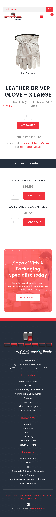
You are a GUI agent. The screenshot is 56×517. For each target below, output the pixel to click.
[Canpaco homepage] (13, 16)
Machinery (28, 436)
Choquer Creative (38, 508)
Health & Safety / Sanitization (28, 389)
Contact (28, 432)
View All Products (28, 458)
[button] (41, 16)
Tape (28, 466)
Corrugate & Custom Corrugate (28, 471)
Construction (28, 410)
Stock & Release (28, 440)
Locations (28, 428)
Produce (28, 398)
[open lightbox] (28, 52)
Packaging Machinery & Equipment (28, 479)
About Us (28, 424)
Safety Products (28, 483)
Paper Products (28, 475)
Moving (28, 402)
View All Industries (28, 381)
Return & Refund (28, 445)
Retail (28, 385)
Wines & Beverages (28, 406)
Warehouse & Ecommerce (28, 394)
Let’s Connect (28, 297)
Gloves (28, 462)
